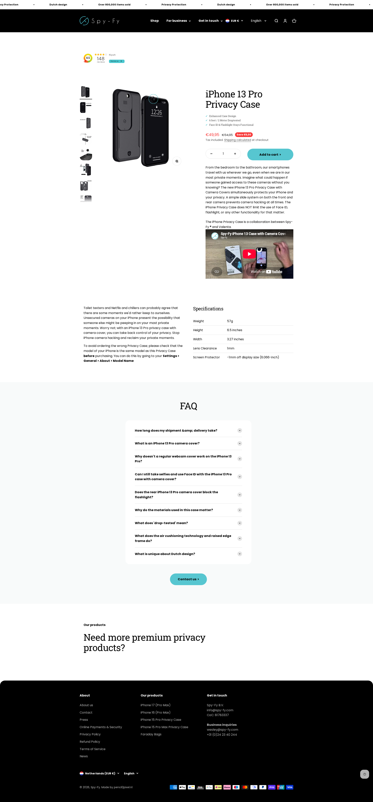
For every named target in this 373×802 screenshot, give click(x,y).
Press (84, 719)
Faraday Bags (151, 734)
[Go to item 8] (86, 201)
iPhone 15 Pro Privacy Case (161, 719)
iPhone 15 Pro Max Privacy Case (164, 727)
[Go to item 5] (86, 154)
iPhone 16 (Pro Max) (156, 712)
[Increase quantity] (235, 153)
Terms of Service (92, 749)
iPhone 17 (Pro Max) (156, 705)
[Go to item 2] (86, 108)
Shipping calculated (237, 140)
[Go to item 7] (86, 186)
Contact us (188, 579)
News (84, 756)
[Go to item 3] (86, 123)
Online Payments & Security (101, 727)
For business (176, 21)
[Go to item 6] (86, 170)
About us (86, 705)
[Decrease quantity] (211, 153)
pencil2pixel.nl (123, 787)
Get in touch (209, 21)
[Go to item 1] (86, 92)
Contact (86, 712)
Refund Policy (90, 741)
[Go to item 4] (86, 139)
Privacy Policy (90, 734)
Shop (154, 21)
